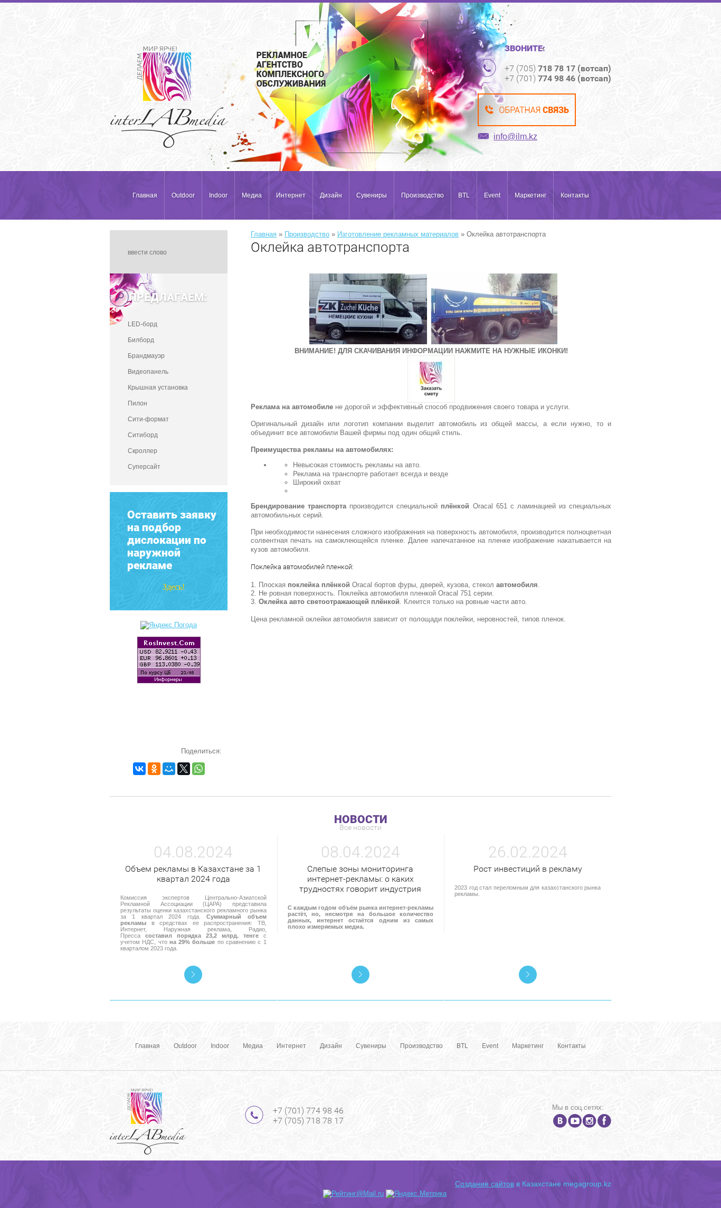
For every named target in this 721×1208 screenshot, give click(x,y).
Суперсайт (144, 466)
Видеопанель (148, 371)
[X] (183, 768)
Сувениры (371, 195)
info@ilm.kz (515, 136)
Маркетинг (530, 195)
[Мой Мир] (169, 768)
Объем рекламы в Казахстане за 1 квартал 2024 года (193, 874)
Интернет (291, 195)
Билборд (141, 340)
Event (492, 195)
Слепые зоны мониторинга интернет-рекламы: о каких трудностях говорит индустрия (360, 879)
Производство (422, 195)
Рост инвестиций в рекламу (527, 869)
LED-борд (142, 324)
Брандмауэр (146, 356)
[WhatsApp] (198, 768)
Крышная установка (158, 387)
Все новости (360, 827)
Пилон (137, 403)
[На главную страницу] (169, 97)
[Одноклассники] (154, 768)
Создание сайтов (484, 1183)
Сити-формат (148, 419)
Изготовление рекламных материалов (398, 234)
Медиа (252, 195)
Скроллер (142, 451)
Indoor (218, 195)
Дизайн (331, 195)
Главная (144, 195)
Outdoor (183, 195)
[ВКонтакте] (139, 768)
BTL (464, 195)
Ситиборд (143, 435)
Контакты (575, 195)
